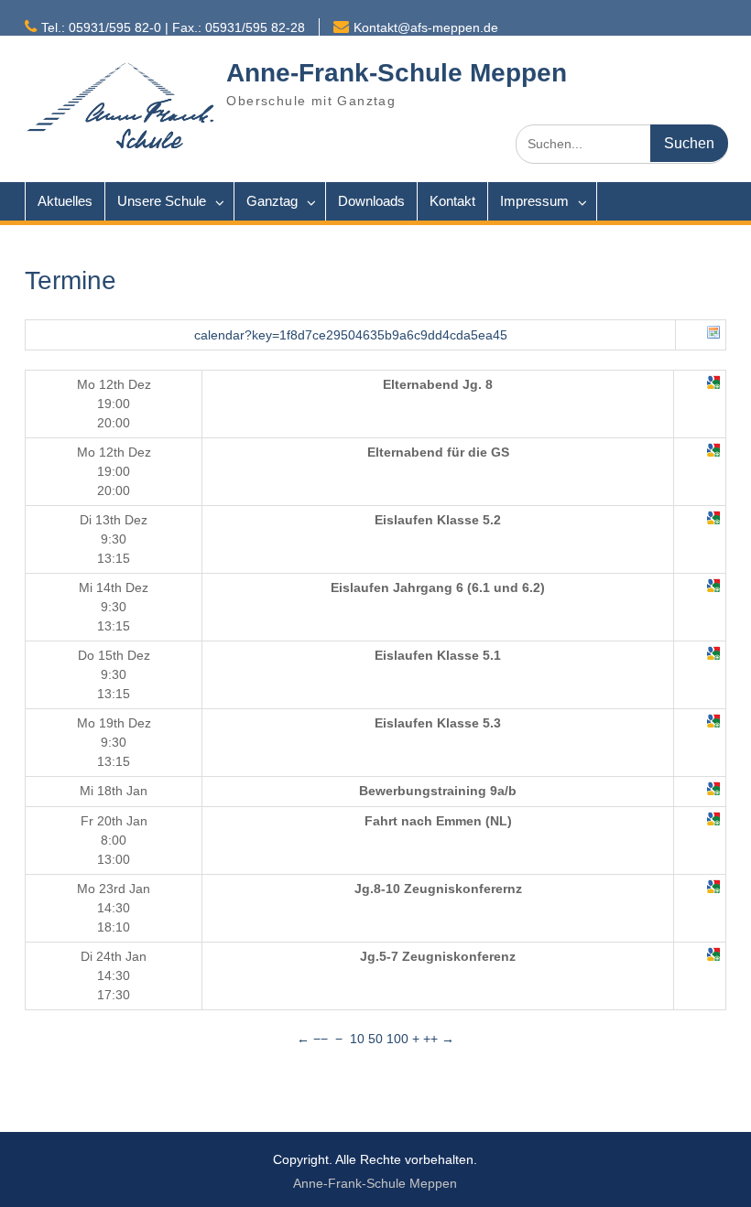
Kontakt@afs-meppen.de (426, 27)
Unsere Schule (161, 201)
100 (397, 1038)
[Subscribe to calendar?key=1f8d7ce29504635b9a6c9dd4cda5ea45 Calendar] (713, 335)
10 (357, 1038)
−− (320, 1038)
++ (430, 1038)
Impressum (534, 201)
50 (375, 1038)
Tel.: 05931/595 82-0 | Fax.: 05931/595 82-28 (173, 27)
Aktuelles (65, 201)
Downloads (371, 201)
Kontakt (452, 201)
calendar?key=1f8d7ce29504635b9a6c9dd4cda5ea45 (350, 335)
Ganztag (272, 201)
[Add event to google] (713, 385)
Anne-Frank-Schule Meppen (396, 73)
